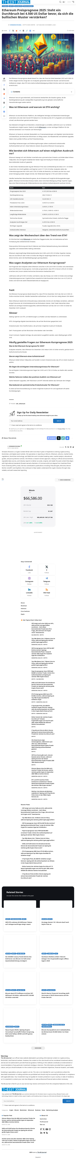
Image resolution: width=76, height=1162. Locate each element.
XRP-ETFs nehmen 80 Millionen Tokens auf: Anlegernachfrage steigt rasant (18, 923)
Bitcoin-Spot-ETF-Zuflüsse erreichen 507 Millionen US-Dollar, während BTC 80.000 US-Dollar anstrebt (19, 995)
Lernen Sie (50, 953)
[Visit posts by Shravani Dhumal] (4, 447)
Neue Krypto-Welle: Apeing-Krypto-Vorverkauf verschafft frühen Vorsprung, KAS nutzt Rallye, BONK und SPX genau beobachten (19, 1033)
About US (44, 1115)
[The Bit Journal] (16, 2)
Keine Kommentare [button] (65, 480)
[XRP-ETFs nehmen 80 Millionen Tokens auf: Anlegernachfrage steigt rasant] (20, 910)
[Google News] (46, 1129)
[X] (66, 447)
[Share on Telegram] (20, 30)
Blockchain (23, 1110)
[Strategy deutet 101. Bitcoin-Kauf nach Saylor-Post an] (56, 910)
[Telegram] (46, 581)
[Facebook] (29, 569)
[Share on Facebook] (9, 30)
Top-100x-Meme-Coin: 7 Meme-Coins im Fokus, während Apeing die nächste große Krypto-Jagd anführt (43, 663)
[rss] (46, 592)
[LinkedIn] (68, 447)
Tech (56, 953)
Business (38, 1110)
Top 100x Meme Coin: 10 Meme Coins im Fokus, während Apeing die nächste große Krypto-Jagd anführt (43, 640)
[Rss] (46, 1133)
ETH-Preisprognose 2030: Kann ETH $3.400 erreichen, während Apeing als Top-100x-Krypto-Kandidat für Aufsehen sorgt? (43, 696)
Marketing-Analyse (37, 644)
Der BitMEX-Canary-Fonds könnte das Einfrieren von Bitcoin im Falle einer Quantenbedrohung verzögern (18, 959)
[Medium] (71, 447)
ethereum (22, 403)
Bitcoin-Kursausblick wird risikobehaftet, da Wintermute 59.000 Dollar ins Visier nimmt (56, 1032)
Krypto (11, 6)
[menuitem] (38, 1157)
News (43, 1110)
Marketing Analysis (52, 1110)
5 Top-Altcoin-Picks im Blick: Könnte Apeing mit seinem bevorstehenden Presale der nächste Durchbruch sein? (43, 732)
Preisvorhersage (28, 6)
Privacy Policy (61, 429)
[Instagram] (29, 581)
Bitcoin (44, 919)
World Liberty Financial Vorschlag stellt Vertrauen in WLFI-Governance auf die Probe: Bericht (55, 995)
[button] (60, 2)
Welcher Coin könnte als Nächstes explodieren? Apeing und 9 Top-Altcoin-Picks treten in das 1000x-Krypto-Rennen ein (43, 794)
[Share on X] (13, 30)
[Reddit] (73, 447)
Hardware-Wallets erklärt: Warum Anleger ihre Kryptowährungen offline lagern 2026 (55, 959)
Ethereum (5, 6)
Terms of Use (30, 429)
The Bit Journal (44, 1122)
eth (17, 403)
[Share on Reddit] (16, 30)
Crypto (11, 1110)
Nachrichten (18, 6)
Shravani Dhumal (16, 25)
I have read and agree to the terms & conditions (26, 425)
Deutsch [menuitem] (38, 1157)
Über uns (42, 1124)
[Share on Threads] (23, 30)
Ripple (24, 919)
